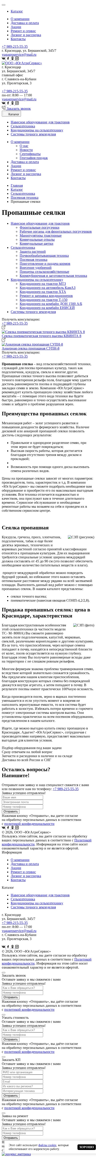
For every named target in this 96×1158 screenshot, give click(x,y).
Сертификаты (30, 154)
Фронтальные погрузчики (39, 227)
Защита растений (33, 251)
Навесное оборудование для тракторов (40, 122)
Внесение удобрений (36, 267)
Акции (16, 27)
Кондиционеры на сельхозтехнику (37, 130)
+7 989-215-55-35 (15, 46)
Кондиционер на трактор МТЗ (43, 284)
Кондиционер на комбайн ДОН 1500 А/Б (51, 304)
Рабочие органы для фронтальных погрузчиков (56, 231)
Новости (26, 150)
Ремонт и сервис (23, 31)
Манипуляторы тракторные (41, 235)
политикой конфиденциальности (29, 824)
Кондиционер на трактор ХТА (43, 292)
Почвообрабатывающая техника (44, 255)
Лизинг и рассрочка (26, 35)
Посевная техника (33, 259)
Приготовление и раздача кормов (45, 263)
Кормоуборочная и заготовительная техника (53, 276)
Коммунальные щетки (36, 243)
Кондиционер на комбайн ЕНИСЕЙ (47, 308)
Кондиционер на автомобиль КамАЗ (47, 288)
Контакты (18, 39)
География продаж (34, 158)
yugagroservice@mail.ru (19, 54)
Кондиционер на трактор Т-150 (43, 300)
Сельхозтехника (23, 126)
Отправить (11, 811)
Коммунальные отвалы (37, 239)
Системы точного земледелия (33, 134)
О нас (24, 146)
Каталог (17, 11)
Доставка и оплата (25, 23)
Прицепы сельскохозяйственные (44, 271)
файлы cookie (47, 1145)
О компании (20, 19)
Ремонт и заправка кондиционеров (46, 296)
